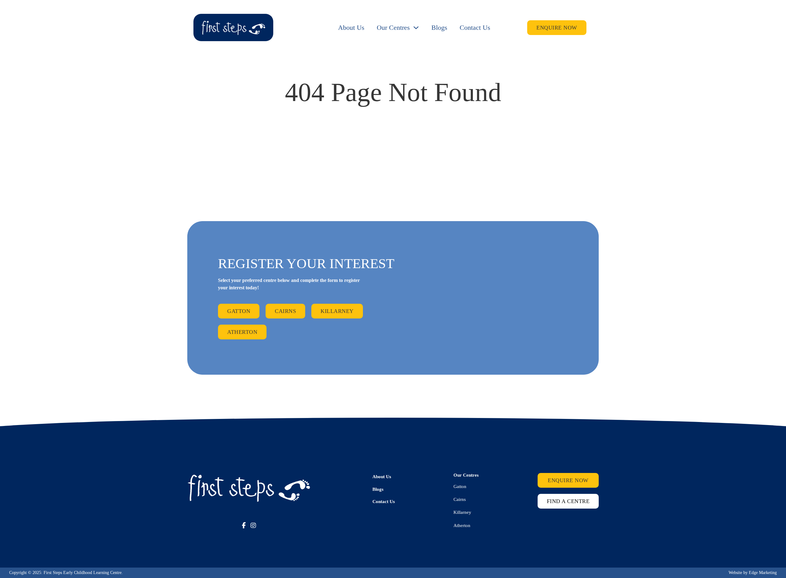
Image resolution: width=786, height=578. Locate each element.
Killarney (337, 311)
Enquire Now (556, 28)
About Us (351, 27)
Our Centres (393, 27)
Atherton (242, 332)
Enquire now (568, 480)
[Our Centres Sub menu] (416, 28)
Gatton (238, 311)
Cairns (285, 311)
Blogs (439, 27)
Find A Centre (568, 501)
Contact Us (475, 27)
